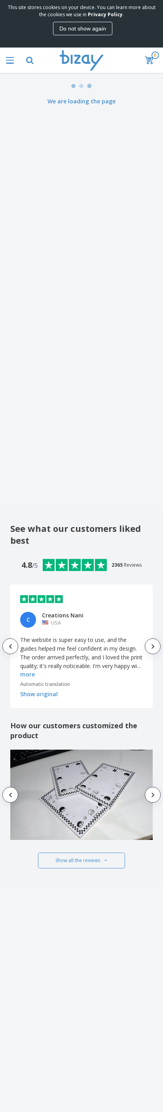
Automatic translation (45, 684)
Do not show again (82, 28)
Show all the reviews (77, 860)
